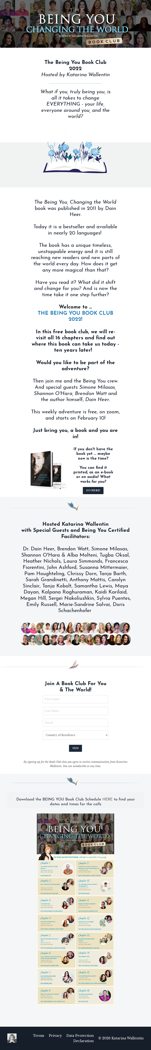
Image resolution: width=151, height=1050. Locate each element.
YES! (75, 748)
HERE (107, 799)
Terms (38, 1036)
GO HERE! (93, 490)
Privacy (55, 1036)
